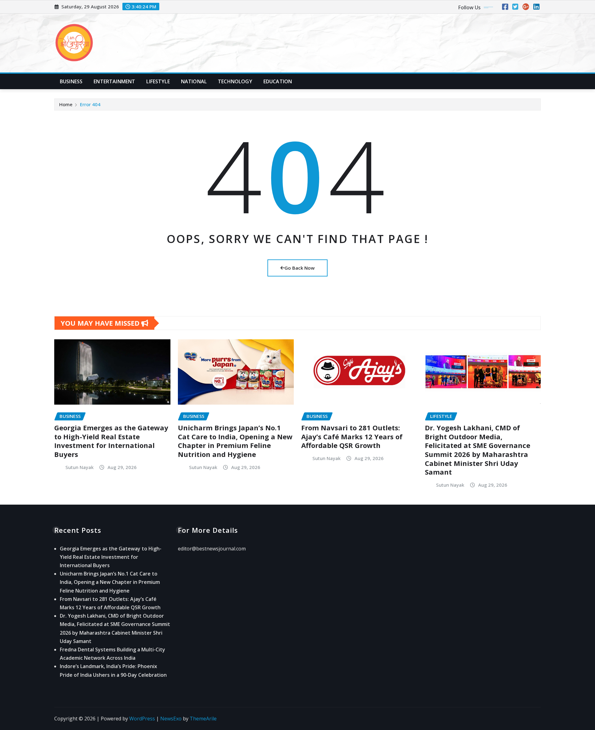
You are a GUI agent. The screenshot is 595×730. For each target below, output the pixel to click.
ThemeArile (203, 718)
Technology (235, 81)
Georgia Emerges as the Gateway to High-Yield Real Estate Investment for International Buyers (111, 441)
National (194, 81)
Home (66, 104)
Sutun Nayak (79, 467)
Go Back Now (299, 268)
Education (277, 81)
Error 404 (90, 104)
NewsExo (171, 718)
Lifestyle (158, 81)
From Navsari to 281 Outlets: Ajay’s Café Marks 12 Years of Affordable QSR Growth (352, 436)
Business (71, 81)
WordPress (142, 718)
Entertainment (114, 81)
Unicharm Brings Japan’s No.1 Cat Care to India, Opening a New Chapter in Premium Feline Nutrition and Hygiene (235, 441)
